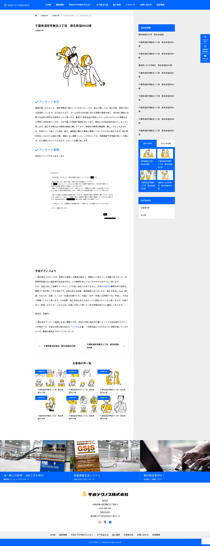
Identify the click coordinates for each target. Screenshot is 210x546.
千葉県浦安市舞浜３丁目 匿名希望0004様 (156, 86)
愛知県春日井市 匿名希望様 (151, 35)
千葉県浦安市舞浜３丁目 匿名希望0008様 (156, 121)
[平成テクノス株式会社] (16, 5)
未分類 (143, 215)
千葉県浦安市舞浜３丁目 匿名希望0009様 (156, 133)
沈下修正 (76, 327)
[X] (105, 522)
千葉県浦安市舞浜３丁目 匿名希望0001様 (156, 44)
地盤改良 (107, 286)
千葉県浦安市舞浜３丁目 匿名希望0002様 (156, 56)
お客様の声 (130, 5)
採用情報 (160, 5)
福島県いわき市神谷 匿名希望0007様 (155, 65)
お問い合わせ (146, 5)
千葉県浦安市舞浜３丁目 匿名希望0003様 (156, 75)
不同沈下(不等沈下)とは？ (80, 5)
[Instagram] (100, 522)
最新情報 (60, 5)
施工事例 (117, 5)
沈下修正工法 (102, 5)
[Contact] (110, 522)
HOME (48, 5)
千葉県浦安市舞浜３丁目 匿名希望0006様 (156, 98)
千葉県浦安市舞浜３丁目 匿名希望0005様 (156, 109)
